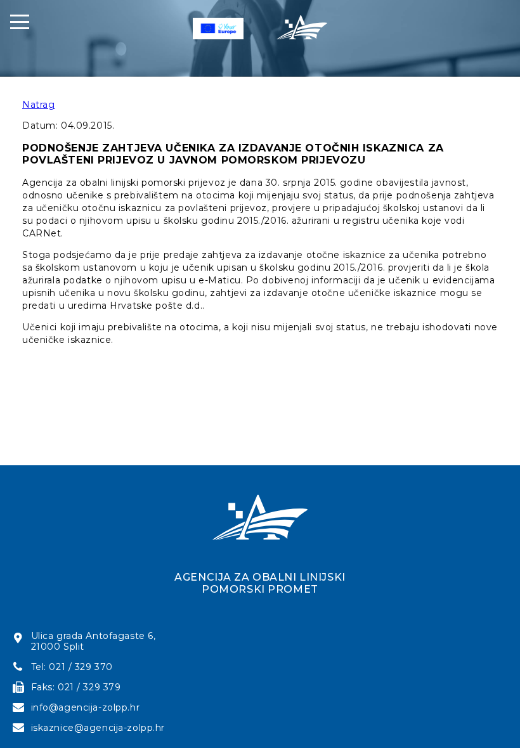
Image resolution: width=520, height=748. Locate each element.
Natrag (38, 105)
